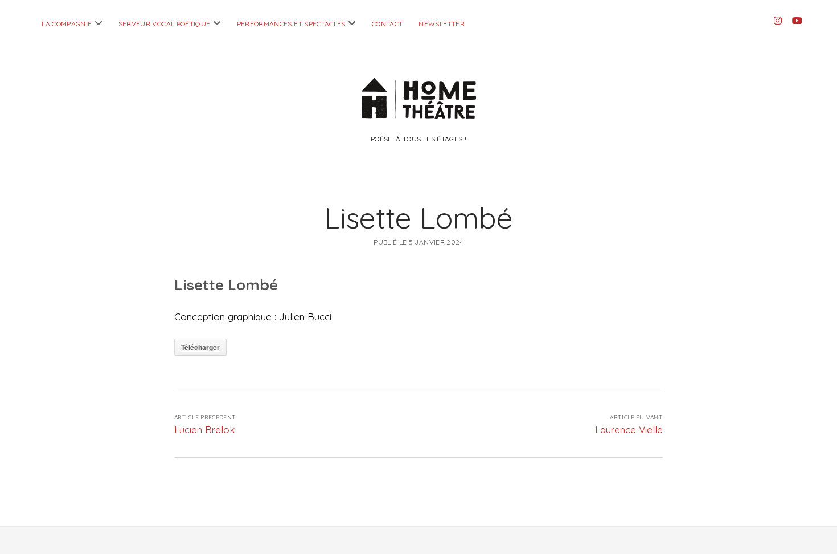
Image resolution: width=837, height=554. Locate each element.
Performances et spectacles (291, 23)
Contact (387, 23)
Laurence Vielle (629, 429)
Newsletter (442, 23)
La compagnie (67, 23)
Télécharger (200, 347)
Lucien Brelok (204, 429)
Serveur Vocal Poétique (164, 23)
